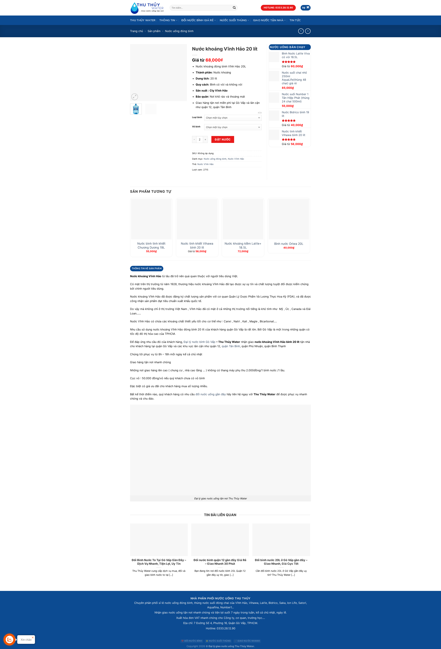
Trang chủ (136, 31)
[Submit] (234, 8)
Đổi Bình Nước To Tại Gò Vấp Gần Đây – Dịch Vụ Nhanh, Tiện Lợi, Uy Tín (159, 562)
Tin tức (295, 20)
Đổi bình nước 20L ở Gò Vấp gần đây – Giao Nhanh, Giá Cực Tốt (281, 562)
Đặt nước (223, 139)
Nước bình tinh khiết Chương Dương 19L (151, 245)
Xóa (260, 113)
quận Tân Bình (231, 346)
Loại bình (197, 117)
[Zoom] (134, 96)
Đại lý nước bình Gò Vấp (199, 342)
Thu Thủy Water (142, 20)
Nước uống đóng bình (179, 31)
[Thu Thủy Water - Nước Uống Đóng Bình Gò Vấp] (147, 7)
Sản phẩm (154, 31)
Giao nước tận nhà (268, 20)
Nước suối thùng (233, 20)
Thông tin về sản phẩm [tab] (147, 268)
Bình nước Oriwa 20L (288, 243)
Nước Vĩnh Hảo (236, 159)
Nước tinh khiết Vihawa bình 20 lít (197, 245)
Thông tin (167, 20)
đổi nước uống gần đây (211, 394)
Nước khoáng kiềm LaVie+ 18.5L (243, 245)
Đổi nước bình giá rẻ (197, 20)
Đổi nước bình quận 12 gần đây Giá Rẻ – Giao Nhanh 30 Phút (220, 562)
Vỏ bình (196, 126)
